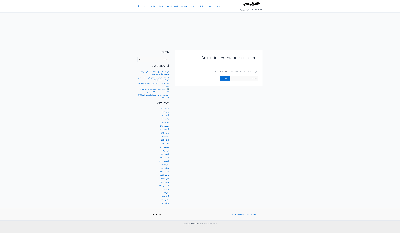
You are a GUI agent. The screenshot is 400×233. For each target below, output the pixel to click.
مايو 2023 (165, 165)
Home (145, 6)
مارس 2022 (165, 200)
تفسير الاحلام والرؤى (157, 6)
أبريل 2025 (165, 115)
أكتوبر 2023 (165, 154)
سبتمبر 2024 (164, 126)
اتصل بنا (253, 214)
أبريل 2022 (165, 196)
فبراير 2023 (165, 168)
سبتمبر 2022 (164, 182)
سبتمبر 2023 (164, 157)
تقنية (192, 6)
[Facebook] (160, 214)
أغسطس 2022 (164, 186)
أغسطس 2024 (164, 129)
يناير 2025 (165, 122)
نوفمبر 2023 (164, 151)
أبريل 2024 (165, 140)
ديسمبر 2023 (164, 147)
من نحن (233, 214)
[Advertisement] (200, 28)
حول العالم (200, 6)
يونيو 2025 (165, 112)
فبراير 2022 (165, 203)
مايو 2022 (165, 193)
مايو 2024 (165, 136)
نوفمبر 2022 (164, 175)
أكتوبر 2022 (165, 179)
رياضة (209, 6)
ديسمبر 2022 (164, 172)
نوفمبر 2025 (164, 108)
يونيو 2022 (165, 189)
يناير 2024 (165, 143)
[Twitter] (157, 214)
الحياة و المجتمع (172, 6)
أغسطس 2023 (164, 161)
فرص (218, 6)
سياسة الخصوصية (243, 214)
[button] (216, 6)
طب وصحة (184, 6)
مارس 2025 (165, 119)
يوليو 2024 (165, 133)
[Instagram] (153, 214)
